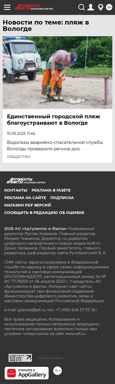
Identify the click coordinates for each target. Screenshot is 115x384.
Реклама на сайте (25, 197)
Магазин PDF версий (27, 205)
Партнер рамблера (50, 357)
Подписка (62, 197)
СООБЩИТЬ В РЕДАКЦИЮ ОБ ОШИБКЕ (44, 212)
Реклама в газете (51, 190)
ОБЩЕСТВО (18, 157)
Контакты (15, 190)
